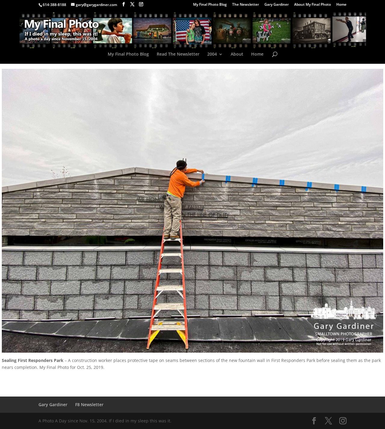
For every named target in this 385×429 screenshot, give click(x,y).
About (237, 54)
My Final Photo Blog (210, 5)
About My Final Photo (312, 5)
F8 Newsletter (89, 404)
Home (341, 5)
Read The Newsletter (178, 54)
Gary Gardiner (276, 5)
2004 (212, 54)
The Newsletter (245, 5)
